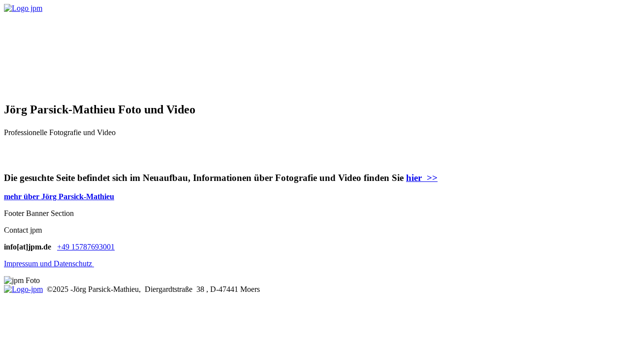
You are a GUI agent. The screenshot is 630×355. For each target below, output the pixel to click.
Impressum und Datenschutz (49, 263)
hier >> (422, 178)
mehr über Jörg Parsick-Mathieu (59, 196)
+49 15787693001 (86, 247)
